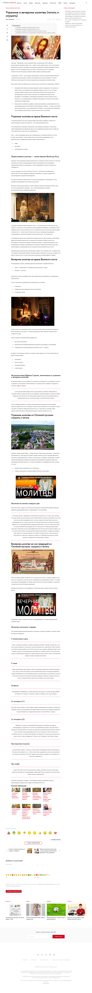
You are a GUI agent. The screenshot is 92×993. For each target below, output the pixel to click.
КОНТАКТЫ (34, 960)
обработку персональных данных (46, 884)
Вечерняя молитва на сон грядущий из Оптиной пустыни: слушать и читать (35, 32)
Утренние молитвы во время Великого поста (27, 27)
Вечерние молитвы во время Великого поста (27, 29)
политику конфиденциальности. (13, 886)
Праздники (72, 3)
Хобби (59, 3)
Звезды (31, 3)
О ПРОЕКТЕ (25, 960)
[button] (7, 851)
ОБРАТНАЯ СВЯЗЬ (44, 960)
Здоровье (45, 3)
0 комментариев (56, 839)
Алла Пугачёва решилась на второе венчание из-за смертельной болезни (74, 25)
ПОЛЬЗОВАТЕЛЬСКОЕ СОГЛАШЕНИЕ (61, 960)
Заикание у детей (77, 18)
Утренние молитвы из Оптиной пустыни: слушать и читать (31, 31)
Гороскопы (37, 3)
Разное (65, 3)
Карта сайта (46, 983)
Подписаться (58, 936)
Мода (25, 3)
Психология (53, 3)
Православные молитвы (13, 8)
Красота (19, 3)
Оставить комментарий (33, 843)
